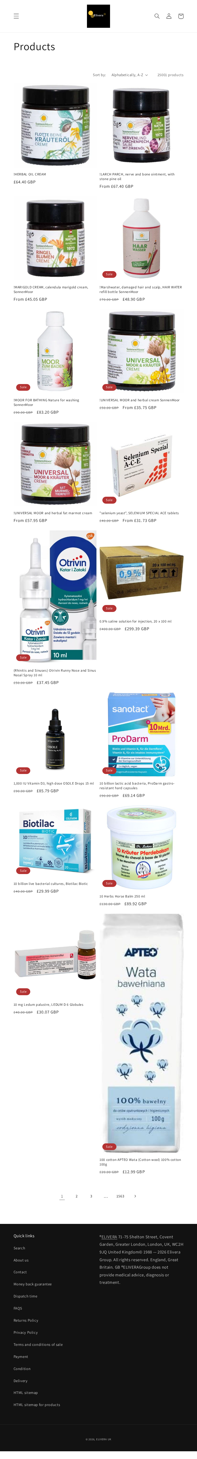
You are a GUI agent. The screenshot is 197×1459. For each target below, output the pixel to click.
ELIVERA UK (103, 1439)
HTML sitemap (26, 1392)
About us (21, 1260)
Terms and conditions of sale (38, 1344)
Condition (22, 1368)
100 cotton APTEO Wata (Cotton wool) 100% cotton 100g (140, 1162)
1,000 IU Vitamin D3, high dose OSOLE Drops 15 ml (54, 783)
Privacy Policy (26, 1332)
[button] (16, 16)
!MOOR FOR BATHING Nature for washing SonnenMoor (46, 402)
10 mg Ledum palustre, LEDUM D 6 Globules (49, 1004)
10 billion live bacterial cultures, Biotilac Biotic (51, 884)
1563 (120, 1196)
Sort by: (99, 74)
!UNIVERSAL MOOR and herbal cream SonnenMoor (140, 400)
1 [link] (62, 1196)
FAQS (18, 1308)
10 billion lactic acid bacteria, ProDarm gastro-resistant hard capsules (137, 785)
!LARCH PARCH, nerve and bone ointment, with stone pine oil (137, 176)
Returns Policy (26, 1320)
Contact (20, 1271)
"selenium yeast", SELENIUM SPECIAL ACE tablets (139, 513)
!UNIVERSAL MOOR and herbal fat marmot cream (53, 513)
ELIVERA (109, 1237)
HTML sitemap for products (37, 1404)
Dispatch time (25, 1296)
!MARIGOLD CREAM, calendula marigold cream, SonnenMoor (51, 289)
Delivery (21, 1380)
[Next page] (135, 1196)
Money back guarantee (33, 1284)
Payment (21, 1356)
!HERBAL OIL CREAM (30, 174)
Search (19, 1248)
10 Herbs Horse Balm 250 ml (122, 896)
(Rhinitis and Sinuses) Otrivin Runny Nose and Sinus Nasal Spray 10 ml (55, 672)
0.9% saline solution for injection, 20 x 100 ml (136, 621)
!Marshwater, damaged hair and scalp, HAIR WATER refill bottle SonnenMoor (141, 289)
